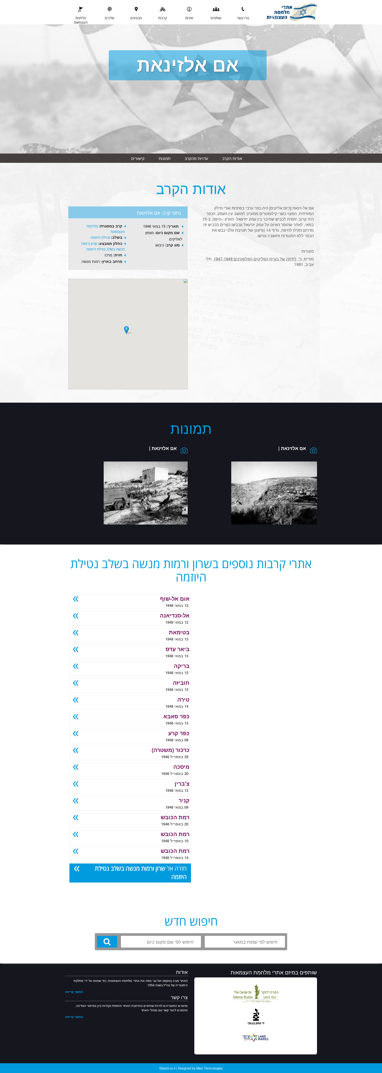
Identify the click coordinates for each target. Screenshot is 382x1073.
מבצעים (136, 17)
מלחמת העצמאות (81, 19)
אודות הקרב (232, 158)
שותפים (216, 17)
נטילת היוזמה (100, 237)
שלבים (109, 17)
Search (107, 942)
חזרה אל (141, 872)
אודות (189, 17)
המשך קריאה (74, 991)
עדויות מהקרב (196, 158)
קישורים (138, 158)
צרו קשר (243, 17)
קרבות (162, 17)
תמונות (164, 158)
